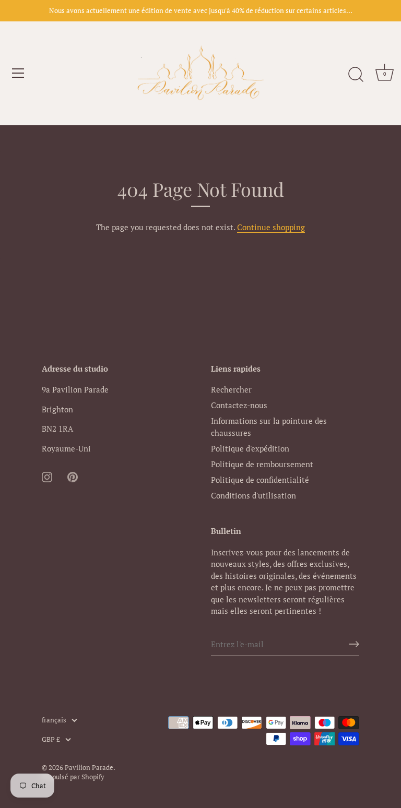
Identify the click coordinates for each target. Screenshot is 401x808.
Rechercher (231, 389)
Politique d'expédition (250, 448)
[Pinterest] (72, 475)
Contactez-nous (239, 405)
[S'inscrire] (354, 644)
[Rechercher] (355, 74)
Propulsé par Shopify (73, 777)
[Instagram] (47, 475)
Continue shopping (271, 227)
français (54, 720)
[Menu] (18, 73)
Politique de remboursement (262, 464)
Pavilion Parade (89, 767)
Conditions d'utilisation (253, 495)
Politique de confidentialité (260, 479)
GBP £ (51, 739)
